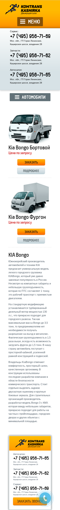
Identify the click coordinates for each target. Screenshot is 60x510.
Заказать (31, 162)
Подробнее (31, 171)
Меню (30, 24)
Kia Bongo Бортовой (29, 147)
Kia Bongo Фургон (27, 217)
